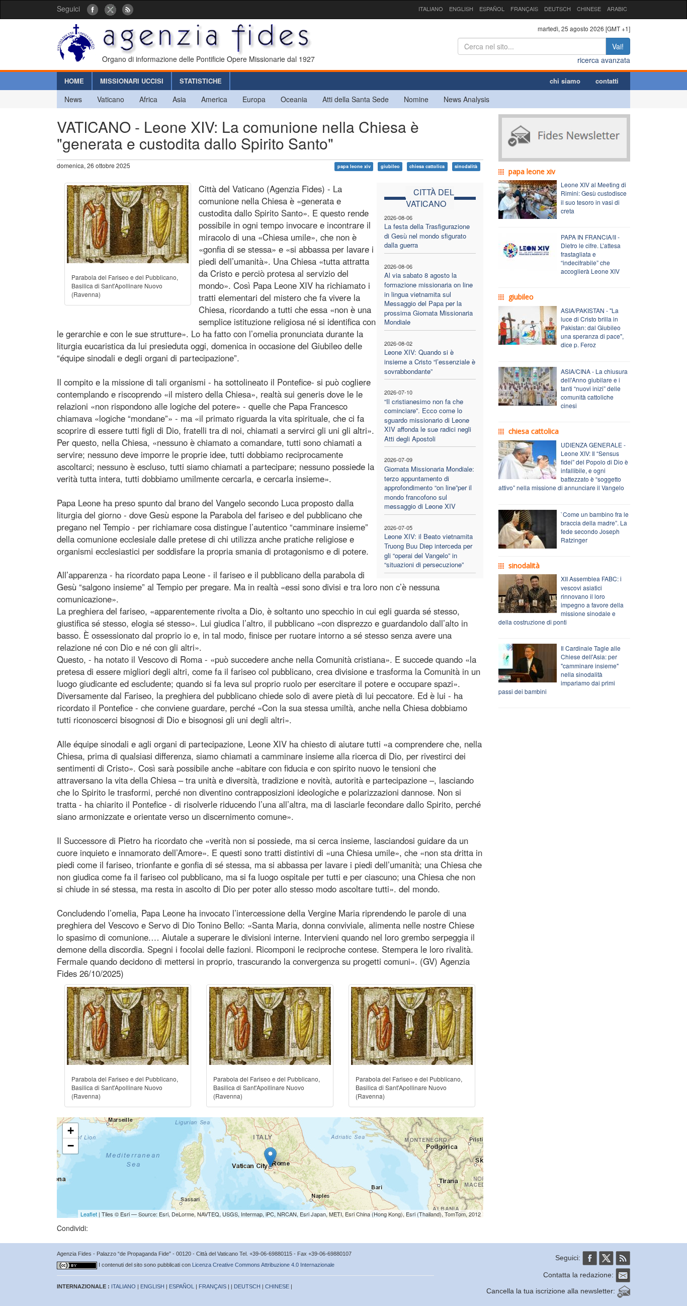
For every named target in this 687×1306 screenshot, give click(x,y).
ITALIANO (430, 9)
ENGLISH (461, 9)
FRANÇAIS (524, 9)
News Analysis (466, 99)
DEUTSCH (557, 9)
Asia (179, 99)
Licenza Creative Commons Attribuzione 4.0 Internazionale (263, 1265)
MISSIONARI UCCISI (131, 81)
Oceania (294, 99)
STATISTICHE (201, 81)
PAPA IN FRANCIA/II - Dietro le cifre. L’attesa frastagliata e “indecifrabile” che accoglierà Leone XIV (591, 254)
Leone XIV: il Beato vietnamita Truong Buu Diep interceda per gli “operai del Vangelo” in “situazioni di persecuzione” (428, 550)
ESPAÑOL (491, 9)
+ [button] (70, 1130)
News (73, 99)
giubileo (390, 166)
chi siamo (565, 81)
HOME (74, 81)
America (214, 99)
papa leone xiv (354, 166)
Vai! (618, 46)
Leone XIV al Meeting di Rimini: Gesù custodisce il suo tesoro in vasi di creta (594, 197)
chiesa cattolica (427, 166)
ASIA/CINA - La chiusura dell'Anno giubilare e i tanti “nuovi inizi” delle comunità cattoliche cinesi (594, 388)
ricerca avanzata (603, 60)
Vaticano (110, 99)
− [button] (70, 1145)
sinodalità (466, 166)
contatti (607, 81)
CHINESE (589, 9)
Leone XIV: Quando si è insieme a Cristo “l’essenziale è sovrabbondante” (429, 361)
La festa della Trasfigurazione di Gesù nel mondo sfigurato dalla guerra (427, 235)
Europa (254, 99)
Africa (148, 99)
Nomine (416, 99)
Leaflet (88, 1214)
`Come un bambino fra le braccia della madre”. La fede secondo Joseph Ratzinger (595, 527)
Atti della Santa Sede (355, 99)
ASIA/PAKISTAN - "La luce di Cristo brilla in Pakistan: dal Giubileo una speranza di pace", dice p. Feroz (592, 327)
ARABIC (617, 9)
